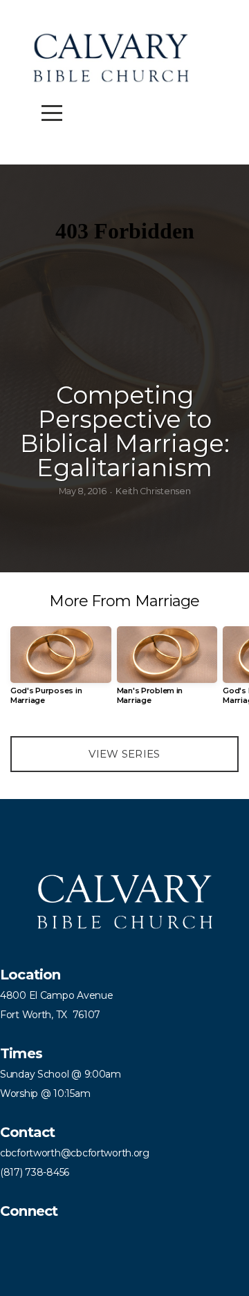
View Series (124, 753)
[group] (60, 670)
